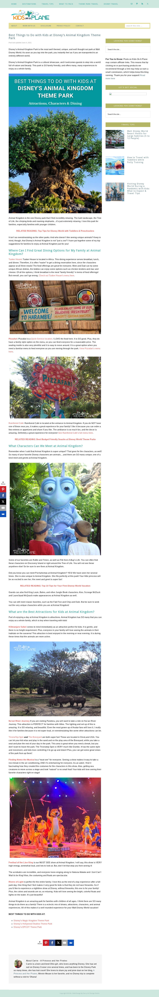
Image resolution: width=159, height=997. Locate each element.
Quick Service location (41, 339)
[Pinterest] (46, 943)
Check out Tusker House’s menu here (56, 275)
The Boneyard (35, 737)
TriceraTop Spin (16, 737)
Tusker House (15, 259)
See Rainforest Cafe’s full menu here (75, 433)
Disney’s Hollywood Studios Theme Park (33, 924)
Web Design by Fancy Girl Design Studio (85, 993)
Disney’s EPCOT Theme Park (28, 927)
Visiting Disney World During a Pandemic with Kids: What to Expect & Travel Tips (138, 189)
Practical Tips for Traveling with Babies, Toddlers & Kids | (32, 15)
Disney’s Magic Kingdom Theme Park (31, 921)
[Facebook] (52, 943)
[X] (58, 943)
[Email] (64, 943)
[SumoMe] (71, 943)
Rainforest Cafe (16, 423)
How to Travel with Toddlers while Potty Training (138, 159)
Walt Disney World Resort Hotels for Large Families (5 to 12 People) (138, 135)
